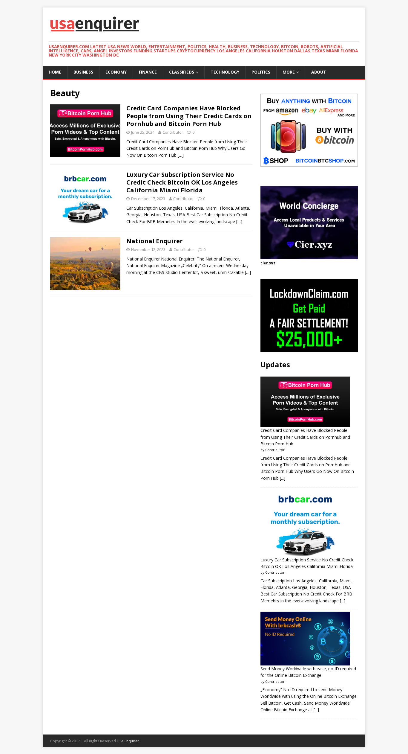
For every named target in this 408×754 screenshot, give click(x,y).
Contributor (172, 132)
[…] (181, 155)
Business (83, 72)
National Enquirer (154, 241)
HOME (55, 72)
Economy (116, 72)
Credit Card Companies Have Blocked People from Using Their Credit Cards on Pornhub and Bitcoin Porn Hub (188, 116)
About (318, 72)
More (289, 72)
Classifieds (181, 72)
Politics (260, 72)
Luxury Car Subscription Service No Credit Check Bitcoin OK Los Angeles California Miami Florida (182, 182)
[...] (282, 478)
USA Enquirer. (128, 741)
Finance (148, 72)
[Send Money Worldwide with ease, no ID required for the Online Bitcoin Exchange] (305, 638)
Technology (225, 72)
